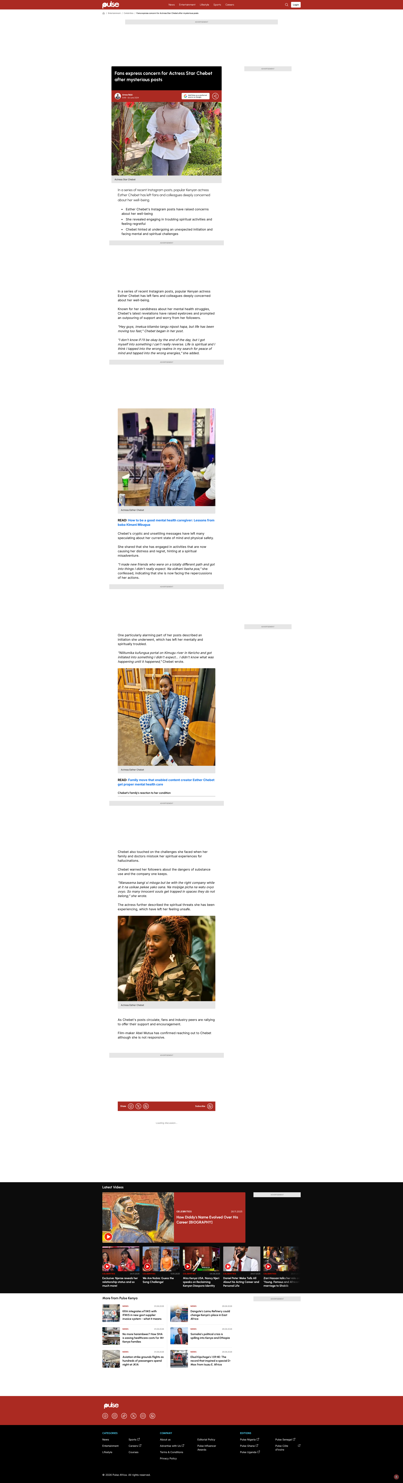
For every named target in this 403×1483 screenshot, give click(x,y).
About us (165, 1439)
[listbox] (201, 1268)
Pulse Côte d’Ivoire (281, 1447)
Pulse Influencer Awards (206, 1447)
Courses (133, 1452)
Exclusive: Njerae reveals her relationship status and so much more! (120, 1281)
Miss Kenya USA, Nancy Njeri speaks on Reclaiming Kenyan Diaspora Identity (201, 1281)
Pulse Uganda (248, 1452)
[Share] (215, 96)
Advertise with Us (170, 1445)
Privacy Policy (168, 1458)
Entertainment (187, 4)
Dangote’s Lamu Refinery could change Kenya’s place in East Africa (210, 1315)
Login (296, 4)
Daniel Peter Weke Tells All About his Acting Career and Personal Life (241, 1281)
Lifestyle (204, 4)
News (172, 4)
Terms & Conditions (171, 1452)
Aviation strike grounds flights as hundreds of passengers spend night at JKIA (143, 1360)
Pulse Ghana (247, 1445)
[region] (201, 1268)
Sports (217, 4)
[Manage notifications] (396, 1476)
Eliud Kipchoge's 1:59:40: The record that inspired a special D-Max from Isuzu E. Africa (210, 1360)
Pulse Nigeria (248, 1439)
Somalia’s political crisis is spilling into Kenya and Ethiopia (210, 1336)
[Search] (287, 4)
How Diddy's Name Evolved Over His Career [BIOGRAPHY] (207, 1219)
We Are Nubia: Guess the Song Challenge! (158, 1280)
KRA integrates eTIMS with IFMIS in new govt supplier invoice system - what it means (142, 1315)
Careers (229, 4)
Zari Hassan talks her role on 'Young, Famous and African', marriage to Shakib (282, 1281)
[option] (120, 1268)
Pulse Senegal (283, 1439)
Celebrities (128, 13)
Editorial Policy (206, 1439)
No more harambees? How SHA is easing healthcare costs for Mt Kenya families (143, 1337)
